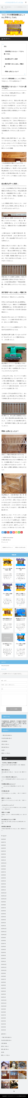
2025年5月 (3, 878)
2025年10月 (3, 863)
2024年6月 (3, 910)
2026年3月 (3, 854)
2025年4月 (3, 881)
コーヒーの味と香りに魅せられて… (10, 777)
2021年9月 (3, 1009)
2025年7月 (3, 872)
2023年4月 (3, 952)
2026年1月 (3, 860)
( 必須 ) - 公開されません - (8, 684)
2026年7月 (3, 842)
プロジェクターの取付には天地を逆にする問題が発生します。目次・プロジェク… (7, 576)
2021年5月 (3, 1021)
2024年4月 (3, 916)
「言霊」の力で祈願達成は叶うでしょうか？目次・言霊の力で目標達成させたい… (7, 626)
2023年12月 (3, 928)
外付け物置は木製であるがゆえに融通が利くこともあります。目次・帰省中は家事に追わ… (20, 577)
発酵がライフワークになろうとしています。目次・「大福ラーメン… (14, 801)
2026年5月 (3, 848)
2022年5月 (3, 985)
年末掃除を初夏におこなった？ (9, 784)
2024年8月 (3, 904)
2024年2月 (3, 922)
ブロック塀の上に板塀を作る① (20, 644)
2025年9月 (3, 866)
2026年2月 (3, 857)
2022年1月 (3, 997)
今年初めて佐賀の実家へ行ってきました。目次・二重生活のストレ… (14, 829)
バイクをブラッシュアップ (8, 805)
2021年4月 (3, 1024)
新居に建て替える (6, 38)
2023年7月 (3, 943)
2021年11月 (3, 1003)
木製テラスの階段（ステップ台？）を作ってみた (20, 594)
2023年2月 (3, 958)
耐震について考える (6, 753)
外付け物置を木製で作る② (20, 569)
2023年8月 (3, 940)
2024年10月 (3, 898)
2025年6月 (3, 875)
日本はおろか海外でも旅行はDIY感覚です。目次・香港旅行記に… (13, 765)
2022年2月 (3, 994)
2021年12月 (3, 1000)
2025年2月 (3, 886)
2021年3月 (3, 1027)
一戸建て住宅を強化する (7, 735)
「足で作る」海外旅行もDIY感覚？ (9, 762)
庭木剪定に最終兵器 (6, 826)
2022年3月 (3, 991)
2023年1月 (3, 961)
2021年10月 (3, 1006)
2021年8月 (3, 1012)
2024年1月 (3, 925)
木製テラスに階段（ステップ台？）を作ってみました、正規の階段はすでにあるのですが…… (20, 602)
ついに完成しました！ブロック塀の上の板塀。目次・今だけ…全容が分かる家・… (7, 601)
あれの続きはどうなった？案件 (7, 644)
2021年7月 (3, 1015)
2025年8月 (3, 869)
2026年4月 (3, 851)
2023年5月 (3, 949)
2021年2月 (3, 1030)
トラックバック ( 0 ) (5, 665)
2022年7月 (3, 979)
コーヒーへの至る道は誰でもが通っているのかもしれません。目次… (14, 780)
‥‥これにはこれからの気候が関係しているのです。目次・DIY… (13, 787)
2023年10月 (3, 934)
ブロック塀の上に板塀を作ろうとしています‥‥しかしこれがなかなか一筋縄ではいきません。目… (20, 652)
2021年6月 (3, 1018)
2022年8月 (3, 976)
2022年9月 (3, 973)
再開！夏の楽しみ (6, 769)
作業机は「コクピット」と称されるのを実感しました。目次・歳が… (14, 815)
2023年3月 (3, 955)
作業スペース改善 (6, 812)
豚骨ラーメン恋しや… (7, 798)
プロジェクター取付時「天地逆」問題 (7, 569)
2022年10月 (3, 970)
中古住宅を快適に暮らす (7, 738)
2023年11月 (3, 931)
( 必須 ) (4, 680)
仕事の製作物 (4, 741)
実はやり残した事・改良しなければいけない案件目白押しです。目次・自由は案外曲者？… (7, 652)
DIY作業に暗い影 (5, 791)
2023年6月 (3, 946)
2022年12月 (3, 964)
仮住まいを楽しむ (5, 744)
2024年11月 (3, 895)
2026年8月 (3, 839)
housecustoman (9, 537)
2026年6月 (3, 845)
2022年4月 (3, 988)
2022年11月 (3, 967)
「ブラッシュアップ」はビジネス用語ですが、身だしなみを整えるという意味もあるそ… (14, 808)
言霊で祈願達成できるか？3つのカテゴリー (7, 619)
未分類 (3, 750)
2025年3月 (3, 884)
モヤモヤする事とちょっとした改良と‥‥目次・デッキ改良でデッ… (14, 794)
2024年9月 (3, 901)
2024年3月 (3, 919)
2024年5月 (3, 913)
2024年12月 (3, 892)
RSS (14, 1091)
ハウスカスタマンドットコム (14, 2)
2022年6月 (3, 982)
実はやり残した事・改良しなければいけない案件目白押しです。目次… (14, 822)
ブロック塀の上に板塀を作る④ (7, 594)
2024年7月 (3, 907)
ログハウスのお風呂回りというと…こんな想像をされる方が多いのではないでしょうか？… (20, 627)
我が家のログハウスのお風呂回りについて (20, 619)
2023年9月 (3, 937)
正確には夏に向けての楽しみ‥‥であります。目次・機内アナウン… (14, 773)
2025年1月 (3, 889)
